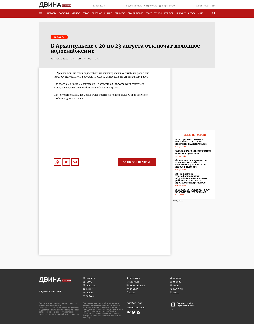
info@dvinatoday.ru (135, 307)
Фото (200, 13)
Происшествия (135, 13)
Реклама (90, 296)
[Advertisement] (105, 129)
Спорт (149, 13)
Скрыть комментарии (136, 162)
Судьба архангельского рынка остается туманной (193, 152)
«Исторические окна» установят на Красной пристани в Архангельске (191, 141)
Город (86, 13)
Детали (191, 13)
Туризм (158, 13)
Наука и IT (181, 13)
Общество (120, 13)
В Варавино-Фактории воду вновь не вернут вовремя (192, 191)
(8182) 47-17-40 (134, 303)
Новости (51, 13)
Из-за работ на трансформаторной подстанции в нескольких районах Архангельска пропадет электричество (191, 178)
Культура (168, 13)
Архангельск (202, 6)
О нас (176, 292)
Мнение (108, 13)
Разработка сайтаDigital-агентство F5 (186, 304)
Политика (64, 13)
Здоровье (97, 13)
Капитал (76, 13)
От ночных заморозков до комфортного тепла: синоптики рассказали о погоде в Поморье (191, 163)
